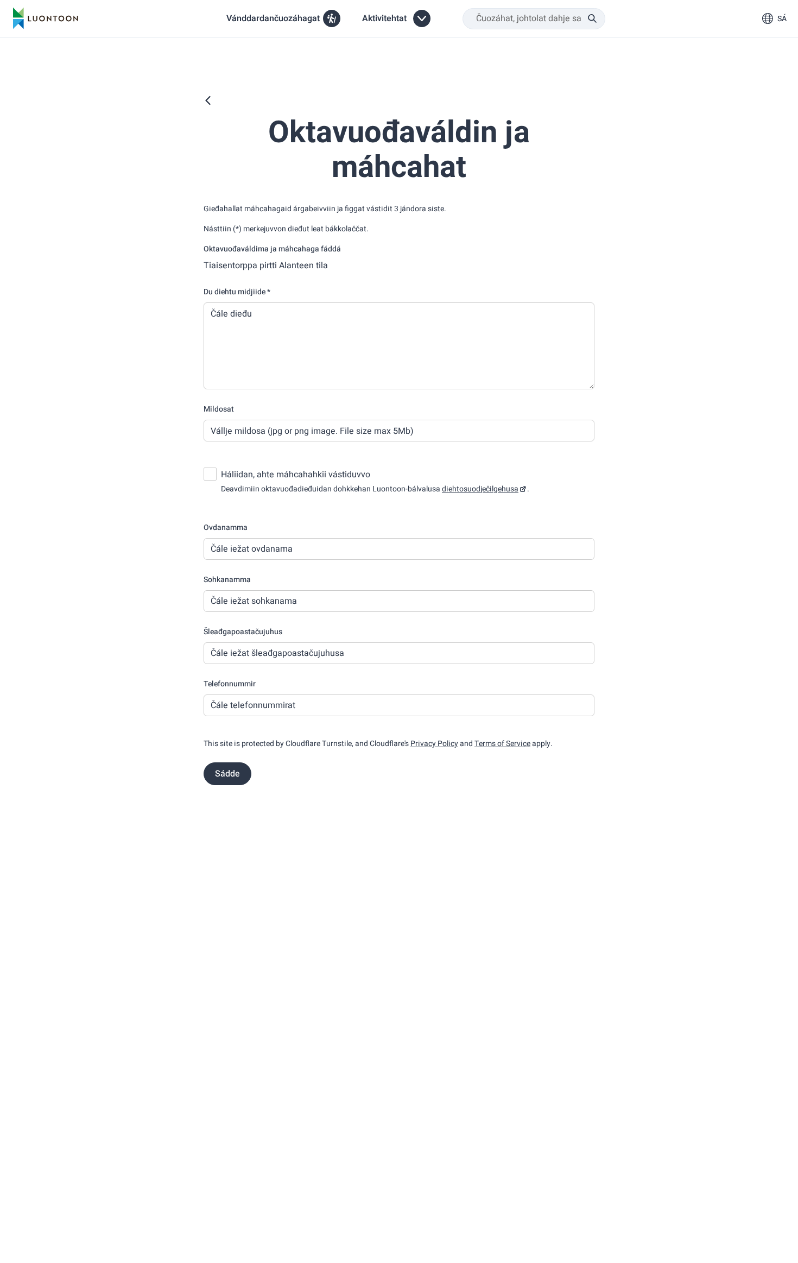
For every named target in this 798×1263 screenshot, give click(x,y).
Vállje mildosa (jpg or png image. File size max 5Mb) (312, 431)
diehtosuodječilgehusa (480, 489)
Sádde (227, 773)
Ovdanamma (226, 527)
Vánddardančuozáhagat (273, 18)
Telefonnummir (230, 684)
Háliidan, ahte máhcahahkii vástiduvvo (295, 474)
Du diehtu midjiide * (237, 292)
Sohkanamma (227, 579)
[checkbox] (210, 474)
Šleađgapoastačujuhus (243, 631)
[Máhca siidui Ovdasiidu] (208, 100)
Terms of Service (502, 743)
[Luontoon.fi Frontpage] (45, 18)
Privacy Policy (434, 743)
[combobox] (534, 18)
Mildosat (219, 409)
